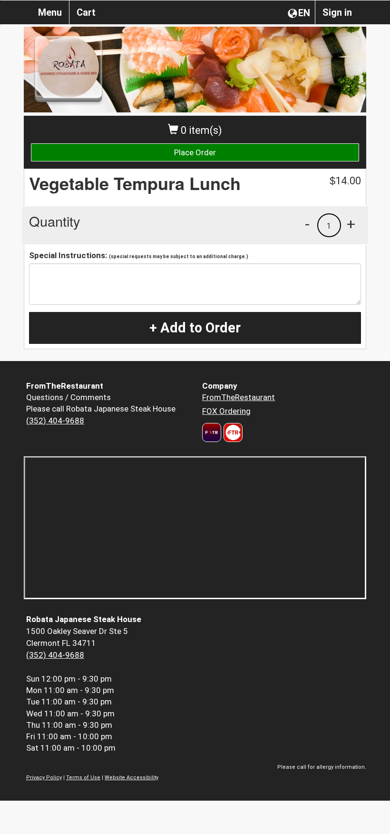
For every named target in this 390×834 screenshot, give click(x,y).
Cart (86, 12)
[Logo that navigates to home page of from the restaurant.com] (211, 432)
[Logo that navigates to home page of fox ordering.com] (232, 432)
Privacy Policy (44, 777)
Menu (50, 12)
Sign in (337, 12)
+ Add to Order (195, 328)
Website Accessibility (131, 777)
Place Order (195, 152)
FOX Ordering (226, 411)
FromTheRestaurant (238, 397)
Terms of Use (83, 777)
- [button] (307, 224)
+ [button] (351, 224)
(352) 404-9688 (55, 420)
